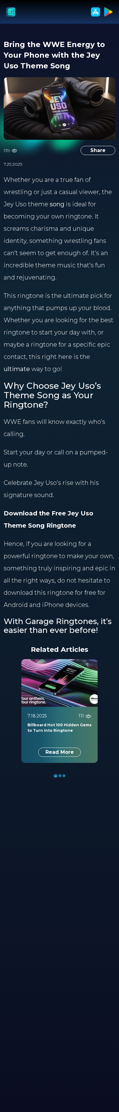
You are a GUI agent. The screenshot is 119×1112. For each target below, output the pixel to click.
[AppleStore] (95, 11)
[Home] (10, 11)
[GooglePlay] (108, 11)
